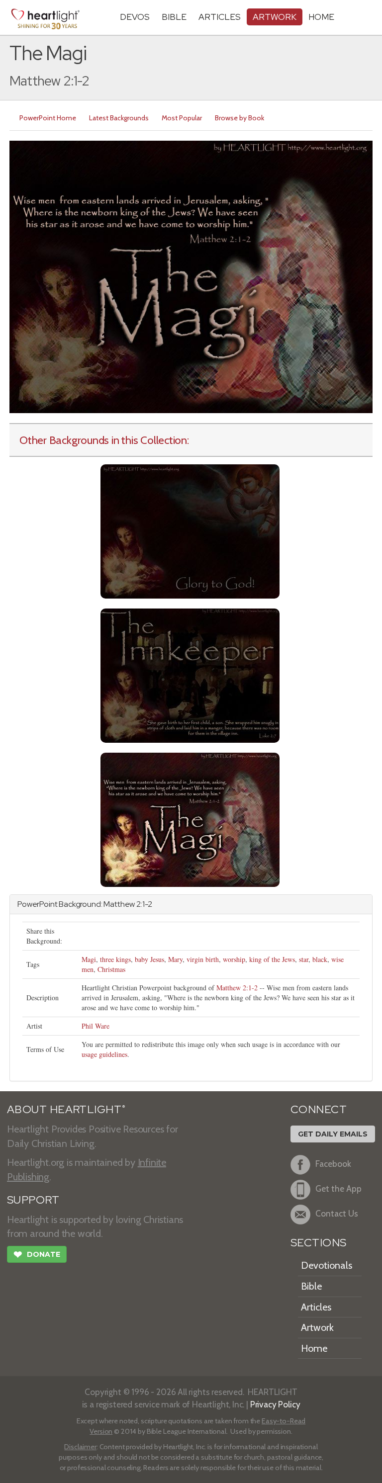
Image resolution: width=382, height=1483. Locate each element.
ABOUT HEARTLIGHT (66, 1109)
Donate (36, 1254)
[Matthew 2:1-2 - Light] (190, 819)
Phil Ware (95, 1026)
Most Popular (182, 117)
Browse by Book (239, 117)
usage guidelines (104, 1054)
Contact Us (336, 1214)
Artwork (274, 16)
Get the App (338, 1189)
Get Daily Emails (333, 1134)
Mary (175, 959)
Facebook (333, 1164)
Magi (89, 959)
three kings (115, 959)
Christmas (111, 969)
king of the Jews (272, 959)
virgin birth (203, 959)
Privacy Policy (275, 1404)
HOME (321, 16)
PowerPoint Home (47, 117)
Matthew (119, 904)
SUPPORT (33, 1200)
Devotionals (326, 1265)
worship (234, 959)
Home (314, 1348)
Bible (174, 16)
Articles (219, 16)
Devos (135, 16)
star (303, 959)
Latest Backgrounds (119, 117)
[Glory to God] (190, 530)
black (319, 959)
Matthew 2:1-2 (237, 987)
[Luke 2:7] (190, 675)
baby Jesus (149, 959)
